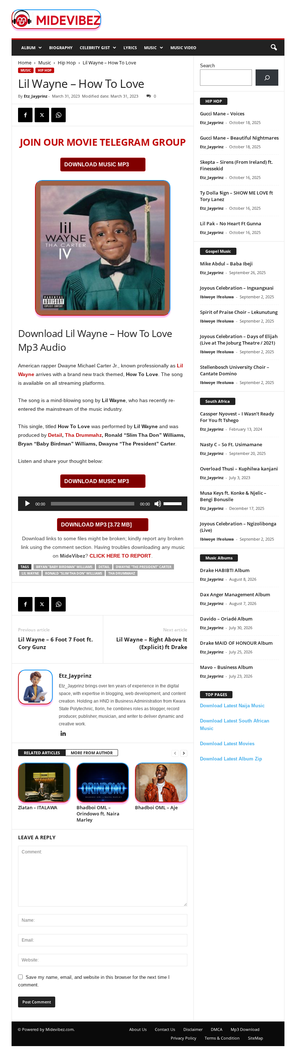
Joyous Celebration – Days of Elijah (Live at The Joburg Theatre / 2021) (239, 339)
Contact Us (165, 1029)
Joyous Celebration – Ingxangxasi (237, 288)
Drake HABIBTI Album (224, 570)
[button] (274, 48)
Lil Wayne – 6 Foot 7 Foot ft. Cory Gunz (55, 643)
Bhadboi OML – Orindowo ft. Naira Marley (98, 813)
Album (28, 47)
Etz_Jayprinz (35, 96)
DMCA (216, 1029)
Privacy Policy (183, 1038)
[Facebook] (25, 115)
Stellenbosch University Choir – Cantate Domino (234, 370)
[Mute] (157, 503)
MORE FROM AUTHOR (92, 752)
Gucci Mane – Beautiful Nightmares (239, 138)
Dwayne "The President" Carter (143, 566)
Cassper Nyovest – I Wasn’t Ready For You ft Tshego (237, 416)
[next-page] (183, 753)
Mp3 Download (245, 1029)
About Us (138, 1029)
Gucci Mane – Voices (222, 113)
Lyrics (130, 47)
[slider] (174, 502)
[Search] (267, 77)
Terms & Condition (222, 1038)
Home (24, 62)
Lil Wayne (30, 573)
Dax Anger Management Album (235, 594)
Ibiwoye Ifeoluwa (217, 296)
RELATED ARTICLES (42, 752)
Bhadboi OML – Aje (156, 807)
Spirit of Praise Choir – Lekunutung (239, 312)
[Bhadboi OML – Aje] (161, 782)
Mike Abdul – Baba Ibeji (226, 263)
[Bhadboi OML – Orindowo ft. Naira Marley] (103, 782)
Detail (55, 435)
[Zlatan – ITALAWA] (44, 782)
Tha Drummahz (83, 435)
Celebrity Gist (95, 47)
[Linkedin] (63, 734)
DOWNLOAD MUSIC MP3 (96, 164)
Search (207, 65)
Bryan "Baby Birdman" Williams (64, 566)
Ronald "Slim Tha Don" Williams (73, 573)
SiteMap (255, 1038)
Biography (61, 47)
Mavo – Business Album (226, 667)
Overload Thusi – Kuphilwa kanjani (239, 468)
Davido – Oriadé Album (226, 618)
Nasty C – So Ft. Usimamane (231, 444)
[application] (102, 503)
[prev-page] (175, 753)
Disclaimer (193, 1029)
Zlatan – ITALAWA (37, 807)
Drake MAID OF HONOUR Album (236, 643)
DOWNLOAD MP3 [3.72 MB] (96, 524)
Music (150, 47)
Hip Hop (67, 62)
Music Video (183, 47)
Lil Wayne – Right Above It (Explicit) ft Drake (151, 643)
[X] (42, 115)
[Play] (27, 503)
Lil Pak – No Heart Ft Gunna (230, 223)
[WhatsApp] (58, 115)
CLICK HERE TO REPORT (120, 556)
